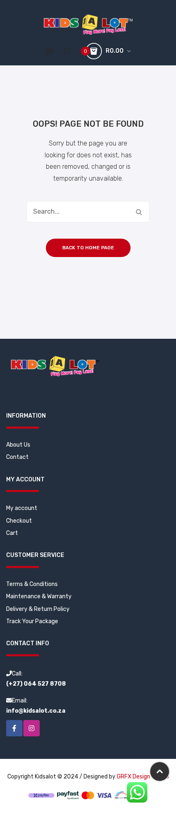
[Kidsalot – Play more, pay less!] (88, 24)
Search (139, 211)
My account (21, 508)
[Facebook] (14, 728)
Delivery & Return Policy (38, 609)
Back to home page (88, 247)
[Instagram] (31, 728)
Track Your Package (32, 621)
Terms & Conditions (32, 584)
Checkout (19, 520)
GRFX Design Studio (143, 776)
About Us (18, 444)
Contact (17, 457)
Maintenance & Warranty (39, 596)
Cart (12, 533)
